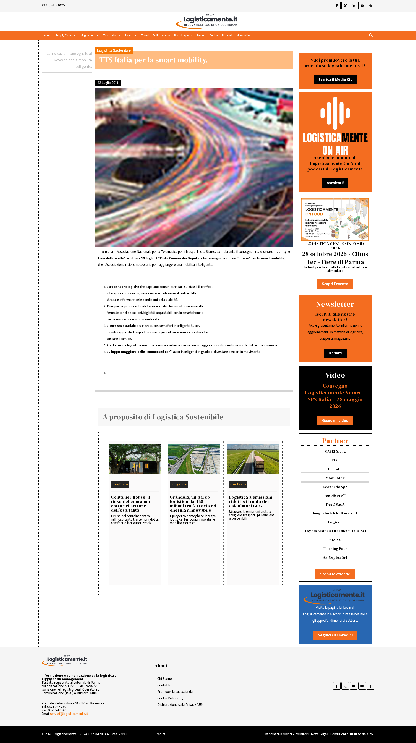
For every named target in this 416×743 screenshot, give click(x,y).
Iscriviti (335, 353)
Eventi (128, 35)
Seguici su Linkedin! (335, 635)
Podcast (227, 35)
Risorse (201, 35)
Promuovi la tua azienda (175, 692)
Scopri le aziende (335, 574)
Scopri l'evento (335, 284)
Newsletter (244, 35)
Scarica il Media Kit (335, 79)
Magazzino (87, 35)
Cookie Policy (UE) (170, 698)
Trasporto (109, 35)
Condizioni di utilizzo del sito (351, 734)
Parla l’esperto (183, 35)
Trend (145, 35)
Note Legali (319, 734)
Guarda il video (335, 420)
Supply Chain (63, 35)
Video (214, 35)
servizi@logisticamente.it (69, 714)
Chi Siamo (164, 679)
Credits (160, 734)
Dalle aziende (161, 35)
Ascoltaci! (335, 183)
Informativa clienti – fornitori (287, 734)
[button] (371, 35)
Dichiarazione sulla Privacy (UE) (180, 705)
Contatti (163, 685)
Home (47, 35)
